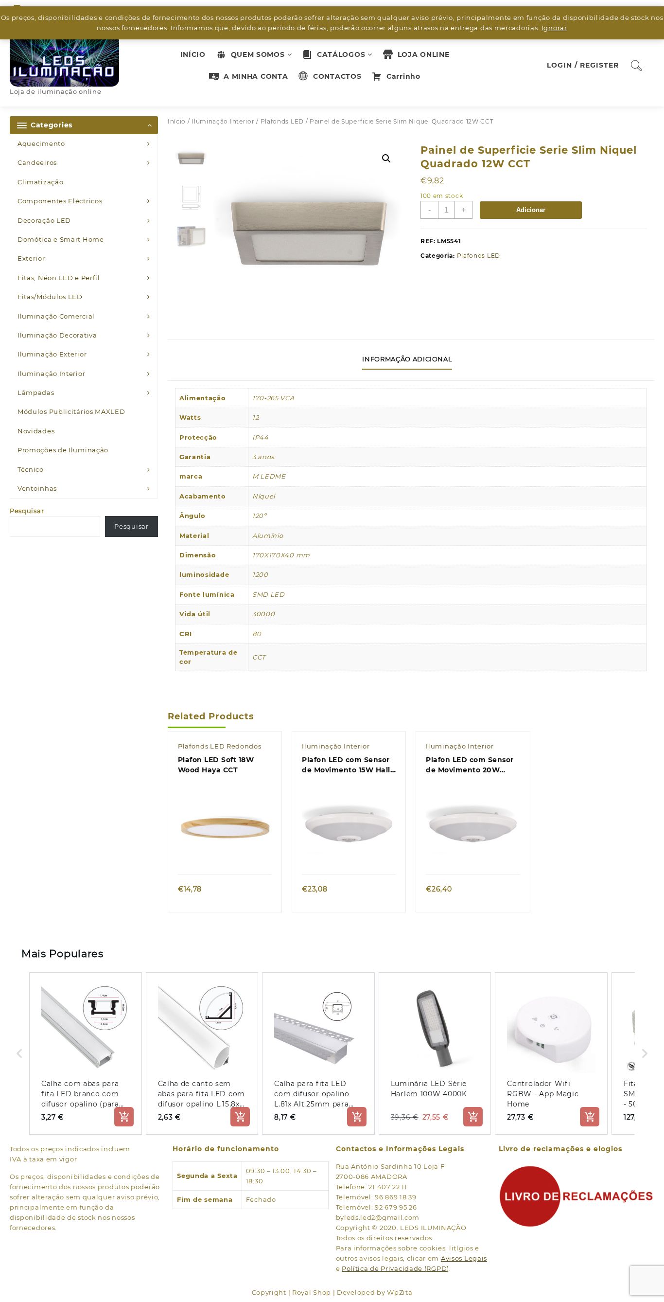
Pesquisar (27, 511)
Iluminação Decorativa (57, 335)
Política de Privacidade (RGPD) (395, 1268)
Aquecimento (41, 143)
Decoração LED (44, 220)
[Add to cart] (124, 1116)
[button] (386, 158)
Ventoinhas (37, 488)
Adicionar (530, 210)
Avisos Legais (464, 1258)
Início (177, 121)
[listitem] (85, 1053)
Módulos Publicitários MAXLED (71, 411)
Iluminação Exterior (52, 354)
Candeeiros (37, 162)
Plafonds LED (282, 121)
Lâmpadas (35, 392)
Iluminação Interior (51, 373)
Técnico (30, 469)
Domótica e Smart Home (60, 239)
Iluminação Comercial (56, 316)
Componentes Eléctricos (59, 201)
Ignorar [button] (554, 28)
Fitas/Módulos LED (50, 297)
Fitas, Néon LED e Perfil (58, 278)
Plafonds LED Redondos (220, 746)
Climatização (40, 182)
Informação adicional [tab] (407, 359)
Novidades (35, 431)
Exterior (31, 258)
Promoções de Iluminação (62, 450)
